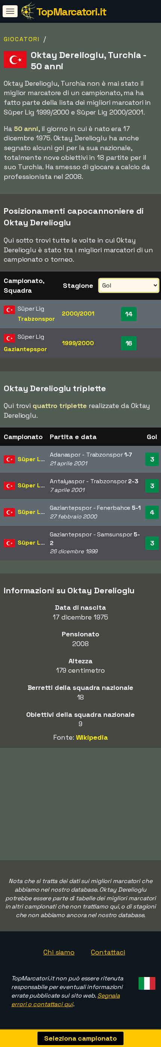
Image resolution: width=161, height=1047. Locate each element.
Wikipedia (92, 737)
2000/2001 (78, 313)
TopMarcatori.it (71, 11)
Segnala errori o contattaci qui (65, 1000)
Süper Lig (31, 459)
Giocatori (22, 39)
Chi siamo (59, 952)
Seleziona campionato (80, 1038)
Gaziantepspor (25, 349)
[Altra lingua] (146, 981)
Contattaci (108, 952)
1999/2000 (78, 343)
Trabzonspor (36, 319)
